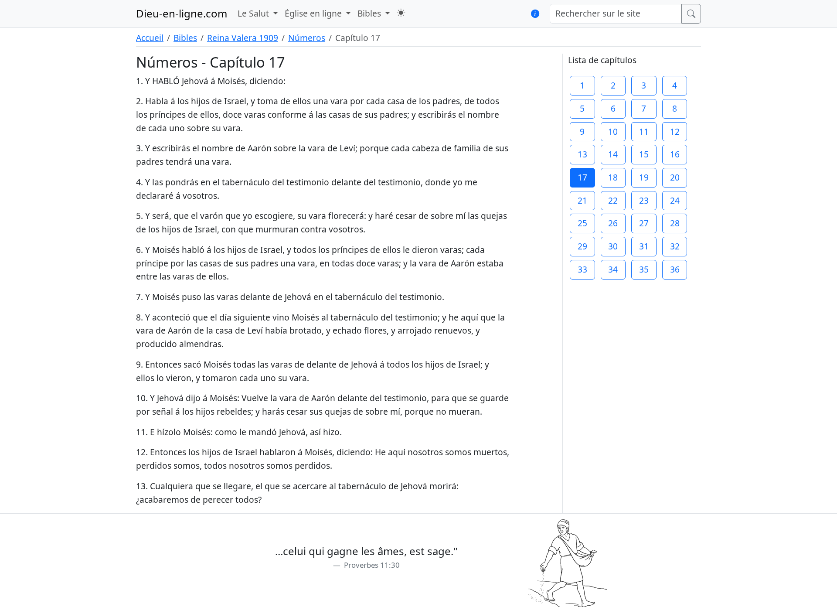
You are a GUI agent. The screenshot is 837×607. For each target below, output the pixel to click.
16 (675, 154)
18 (613, 177)
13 (582, 154)
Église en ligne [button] (314, 13)
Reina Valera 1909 (242, 38)
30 (613, 246)
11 (644, 131)
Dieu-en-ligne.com (181, 13)
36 (675, 269)
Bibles (185, 38)
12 (675, 131)
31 (644, 246)
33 (582, 269)
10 (613, 131)
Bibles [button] (370, 13)
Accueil (149, 38)
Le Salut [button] (254, 13)
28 (675, 223)
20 (675, 177)
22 (613, 200)
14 (613, 154)
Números (306, 38)
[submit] (691, 14)
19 (644, 177)
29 (582, 246)
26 (613, 223)
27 (644, 223)
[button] (400, 12)
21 (582, 200)
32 (675, 246)
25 (582, 223)
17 (582, 177)
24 (675, 200)
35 (644, 269)
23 (644, 200)
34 (613, 269)
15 (644, 154)
